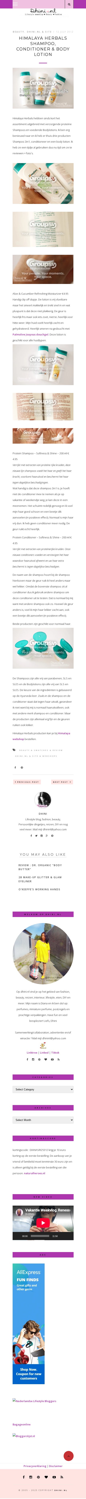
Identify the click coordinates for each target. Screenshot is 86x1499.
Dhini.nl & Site (39, 32)
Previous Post (28, 782)
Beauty (18, 32)
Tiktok (55, 1052)
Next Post (61, 782)
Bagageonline (22, 1424)
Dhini (43, 813)
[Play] (18, 1236)
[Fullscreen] (68, 1236)
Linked (44, 1052)
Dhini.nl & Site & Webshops (36, 756)
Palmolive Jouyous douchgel (30, 334)
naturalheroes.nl (34, 1173)
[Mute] (62, 1236)
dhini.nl (60, 1490)
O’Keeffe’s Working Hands (39, 889)
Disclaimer (56, 1466)
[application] (43, 1223)
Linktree (32, 1052)
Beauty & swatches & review (41, 750)
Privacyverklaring (35, 1466)
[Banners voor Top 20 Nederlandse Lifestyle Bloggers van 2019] (34, 1401)
